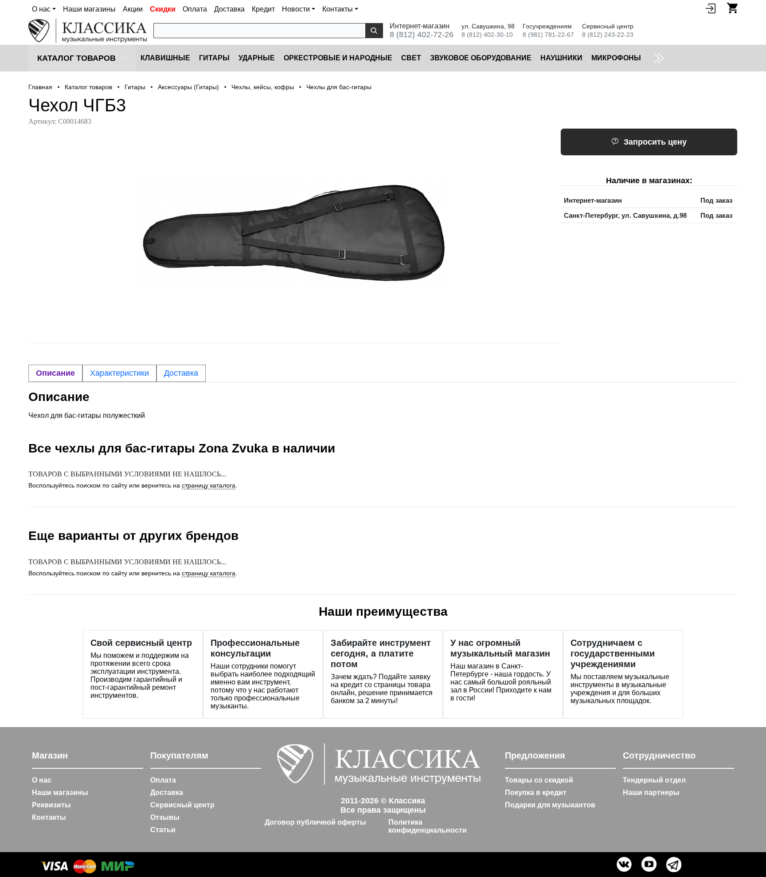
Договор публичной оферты (315, 822)
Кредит (263, 9)
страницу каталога (208, 485)
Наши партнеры (651, 792)
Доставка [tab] (181, 373)
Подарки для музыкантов (550, 805)
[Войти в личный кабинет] (710, 8)
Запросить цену (655, 142)
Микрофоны (616, 58)
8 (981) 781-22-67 (548, 34)
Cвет (411, 58)
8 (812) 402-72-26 (421, 34)
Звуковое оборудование (481, 58)
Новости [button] (296, 9)
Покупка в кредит (536, 792)
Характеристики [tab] (119, 373)
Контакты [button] (337, 9)
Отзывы (165, 817)
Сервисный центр (182, 805)
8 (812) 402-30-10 (487, 34)
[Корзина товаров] (732, 8)
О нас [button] (41, 9)
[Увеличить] (294, 232)
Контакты (49, 817)
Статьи (163, 830)
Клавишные (165, 58)
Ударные (256, 58)
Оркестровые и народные (338, 58)
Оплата (195, 9)
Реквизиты (51, 805)
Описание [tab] (55, 373)
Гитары (214, 58)
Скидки (163, 9)
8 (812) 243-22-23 (607, 34)
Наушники (561, 58)
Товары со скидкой (539, 780)
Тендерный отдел (654, 780)
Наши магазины (89, 9)
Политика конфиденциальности (427, 826)
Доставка (229, 9)
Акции (133, 9)
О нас (41, 780)
